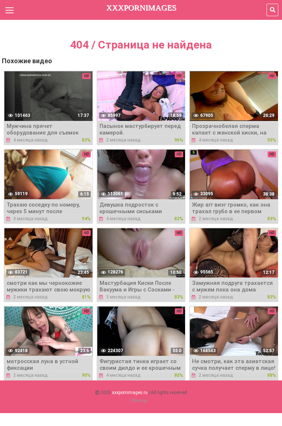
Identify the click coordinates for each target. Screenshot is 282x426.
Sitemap (139, 400)
